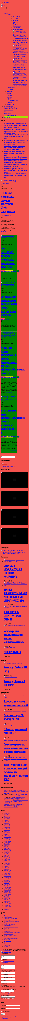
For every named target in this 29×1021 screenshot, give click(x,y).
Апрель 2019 (7, 884)
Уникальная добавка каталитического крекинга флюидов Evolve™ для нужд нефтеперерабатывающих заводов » (13, 360)
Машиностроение (17, 26)
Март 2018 (6, 902)
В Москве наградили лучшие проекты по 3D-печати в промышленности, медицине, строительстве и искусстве (16, 142)
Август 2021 (7, 852)
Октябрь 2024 (7, 827)
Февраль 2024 (7, 837)
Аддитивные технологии (10, 918)
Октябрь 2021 (7, 849)
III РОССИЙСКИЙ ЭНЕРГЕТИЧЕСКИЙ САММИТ (12, 615)
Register (3, 1017)
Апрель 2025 (7, 821)
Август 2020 (7, 863)
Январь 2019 (7, 888)
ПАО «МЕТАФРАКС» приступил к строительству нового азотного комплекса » (8, 258)
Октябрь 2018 (7, 892)
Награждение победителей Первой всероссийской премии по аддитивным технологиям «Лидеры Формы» (14, 147)
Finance (6, 790)
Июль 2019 (7, 880)
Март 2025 (6, 823)
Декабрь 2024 (7, 824)
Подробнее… (4, 232)
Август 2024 (7, 830)
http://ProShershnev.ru (6, 950)
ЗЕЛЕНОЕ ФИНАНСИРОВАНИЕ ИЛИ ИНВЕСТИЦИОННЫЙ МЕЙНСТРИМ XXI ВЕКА (15, 595)
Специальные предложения (11, 938)
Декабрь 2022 (7, 839)
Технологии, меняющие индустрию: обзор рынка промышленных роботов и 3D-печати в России (16, 136)
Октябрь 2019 (7, 876)
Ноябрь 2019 (7, 874)
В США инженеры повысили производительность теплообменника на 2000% (14, 805)
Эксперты (6, 946)
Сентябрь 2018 (7, 894)
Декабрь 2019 (7, 873)
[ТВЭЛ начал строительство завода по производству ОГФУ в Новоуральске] (9, 183)
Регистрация (4, 954)
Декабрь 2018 (7, 890)
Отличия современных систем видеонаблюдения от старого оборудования (16, 747)
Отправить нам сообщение (8, 466)
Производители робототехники (12, 932)
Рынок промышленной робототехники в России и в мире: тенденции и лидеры (15, 170)
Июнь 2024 (7, 832)
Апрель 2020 (7, 867)
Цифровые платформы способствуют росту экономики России (14, 797)
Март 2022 (6, 848)
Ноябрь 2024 (7, 825)
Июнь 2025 (7, 818)
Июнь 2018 (7, 898)
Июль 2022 (7, 844)
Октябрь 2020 (7, 862)
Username (3, 1005)
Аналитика (6, 2)
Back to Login (4, 1018)
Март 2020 (6, 869)
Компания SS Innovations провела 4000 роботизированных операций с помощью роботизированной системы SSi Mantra (16, 159)
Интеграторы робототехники (11, 921)
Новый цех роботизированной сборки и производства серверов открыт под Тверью (15, 175)
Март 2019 (6, 885)
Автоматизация (7, 129)
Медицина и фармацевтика (11, 927)
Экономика (15, 20)
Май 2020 (6, 866)
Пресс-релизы (7, 931)
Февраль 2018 (7, 904)
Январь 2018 (7, 905)
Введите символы (6, 989)
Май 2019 (6, 883)
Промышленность (17, 16)
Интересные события (18, 29)
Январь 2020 (7, 871)
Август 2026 (7, 813)
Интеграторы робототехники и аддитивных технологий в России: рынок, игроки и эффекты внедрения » (20, 55)
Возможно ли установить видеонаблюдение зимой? (16, 703)
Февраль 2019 (7, 887)
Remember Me (6, 1011)
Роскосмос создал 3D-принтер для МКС (14, 717)
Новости (6, 123)
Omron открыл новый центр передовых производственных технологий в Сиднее (14, 153)
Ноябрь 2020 (7, 860)
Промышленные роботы (10, 935)
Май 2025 (6, 820)
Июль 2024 (7, 831)
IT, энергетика (16, 28)
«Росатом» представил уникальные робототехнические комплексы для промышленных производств (15, 164)
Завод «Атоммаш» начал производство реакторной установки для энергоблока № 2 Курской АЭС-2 (16, 772)
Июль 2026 (7, 814)
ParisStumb (6, 804)
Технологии (15, 18)
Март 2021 (6, 855)
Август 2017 (7, 908)
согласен (4, 985)
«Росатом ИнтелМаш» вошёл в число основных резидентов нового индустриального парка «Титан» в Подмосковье (15, 125)
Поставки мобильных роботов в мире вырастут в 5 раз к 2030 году (16, 795)
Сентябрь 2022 (7, 841)
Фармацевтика (7, 941)
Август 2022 (7, 842)
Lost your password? (10, 1017)
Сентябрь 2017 (7, 906)
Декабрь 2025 (7, 816)
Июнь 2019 (7, 881)
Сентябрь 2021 (7, 851)
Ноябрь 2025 (7, 817)
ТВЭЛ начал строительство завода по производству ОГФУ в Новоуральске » (8, 202)
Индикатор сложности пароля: (9, 970)
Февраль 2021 (7, 856)
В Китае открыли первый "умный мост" (15, 731)
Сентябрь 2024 (7, 828)
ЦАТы (5, 942)
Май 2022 (6, 846)
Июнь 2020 (7, 864)
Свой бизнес (7, 936)
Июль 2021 (7, 853)
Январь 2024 (7, 838)
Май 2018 (6, 899)
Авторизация (4, 962)
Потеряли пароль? (9, 961)
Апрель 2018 (7, 901)
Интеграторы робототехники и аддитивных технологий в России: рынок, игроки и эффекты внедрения (16, 131)
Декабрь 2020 (7, 859)
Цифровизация (8, 943)
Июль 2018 (7, 897)
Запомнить (5, 959)
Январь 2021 (7, 858)
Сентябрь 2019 (7, 877)
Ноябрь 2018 (7, 891)
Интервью (15, 24)
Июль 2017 (7, 909)
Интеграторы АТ (8, 920)
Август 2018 (7, 895)
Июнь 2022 (7, 845)
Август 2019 (7, 878)
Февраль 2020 (7, 870)
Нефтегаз (15, 22)
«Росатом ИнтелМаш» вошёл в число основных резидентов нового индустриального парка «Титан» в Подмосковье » (20, 41)
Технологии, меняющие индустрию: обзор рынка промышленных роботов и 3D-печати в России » (20, 68)
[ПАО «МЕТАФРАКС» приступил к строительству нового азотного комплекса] (9, 238)
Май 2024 (6, 834)
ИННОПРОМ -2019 (12, 652)
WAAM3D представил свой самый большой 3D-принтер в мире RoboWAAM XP (16, 801)
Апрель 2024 (7, 835)
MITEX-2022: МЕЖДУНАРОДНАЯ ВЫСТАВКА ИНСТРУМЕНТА (13, 571)
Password (3, 1008)
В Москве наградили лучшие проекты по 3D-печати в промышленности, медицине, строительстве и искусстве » (20, 83)
